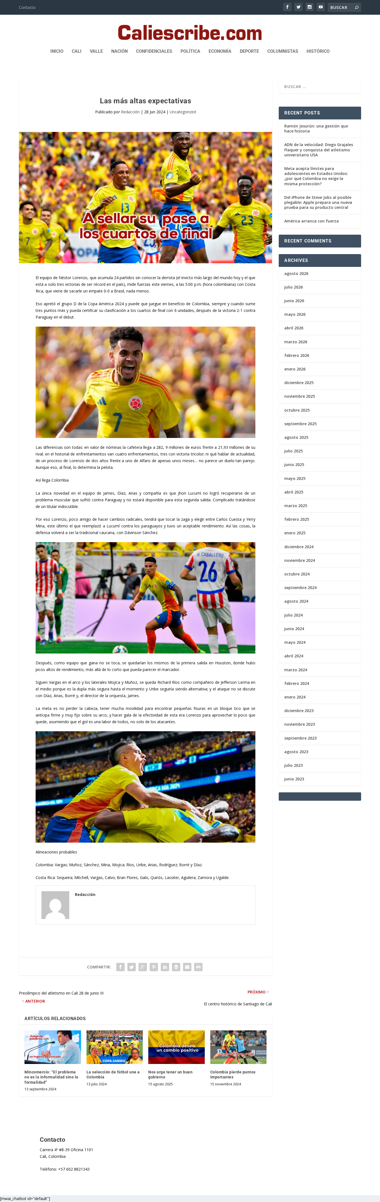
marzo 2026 (295, 341)
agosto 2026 (296, 273)
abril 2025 (293, 492)
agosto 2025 (296, 437)
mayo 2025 (294, 478)
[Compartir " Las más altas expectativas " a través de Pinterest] (153, 967)
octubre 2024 (297, 574)
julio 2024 (293, 615)
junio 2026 (294, 300)
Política (190, 51)
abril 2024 (293, 655)
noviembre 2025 (299, 396)
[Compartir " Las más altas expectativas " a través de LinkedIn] (165, 967)
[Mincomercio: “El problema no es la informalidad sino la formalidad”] (52, 1047)
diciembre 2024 (299, 546)
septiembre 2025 (300, 423)
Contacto (27, 7)
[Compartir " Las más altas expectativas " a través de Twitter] (131, 967)
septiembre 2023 (300, 738)
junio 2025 (294, 464)
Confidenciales (154, 51)
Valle (96, 51)
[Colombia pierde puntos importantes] (238, 1047)
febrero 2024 (296, 683)
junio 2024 (294, 628)
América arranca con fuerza (311, 221)
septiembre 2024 (300, 587)
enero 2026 (294, 369)
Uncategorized (183, 111)
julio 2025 (293, 451)
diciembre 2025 (299, 382)
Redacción (130, 111)
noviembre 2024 (299, 560)
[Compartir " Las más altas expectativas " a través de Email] (187, 967)
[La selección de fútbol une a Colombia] (115, 1047)
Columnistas (282, 51)
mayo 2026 (294, 314)
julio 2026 (293, 287)
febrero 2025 (296, 519)
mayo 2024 (294, 642)
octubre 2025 (297, 410)
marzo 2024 (295, 669)
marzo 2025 (295, 505)
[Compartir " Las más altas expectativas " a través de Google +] (142, 967)
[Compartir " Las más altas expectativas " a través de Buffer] (176, 967)
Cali (77, 51)
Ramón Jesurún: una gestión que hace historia (316, 128)
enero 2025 (294, 532)
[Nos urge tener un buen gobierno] (176, 1047)
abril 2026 (293, 327)
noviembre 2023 (299, 724)
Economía (220, 51)
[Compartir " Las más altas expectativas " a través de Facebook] (120, 967)
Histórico (318, 51)
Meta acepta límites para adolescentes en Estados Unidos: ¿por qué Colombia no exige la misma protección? (316, 176)
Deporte (249, 51)
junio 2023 (294, 779)
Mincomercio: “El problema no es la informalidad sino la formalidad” (51, 1077)
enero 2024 (294, 697)
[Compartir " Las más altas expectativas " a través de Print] (198, 967)
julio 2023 (293, 765)
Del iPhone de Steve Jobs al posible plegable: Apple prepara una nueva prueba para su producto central (318, 202)
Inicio (56, 51)
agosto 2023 (296, 751)
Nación (119, 51)
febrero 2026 (296, 355)
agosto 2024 (296, 601)
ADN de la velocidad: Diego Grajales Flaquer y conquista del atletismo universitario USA (318, 149)
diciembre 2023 (299, 710)
